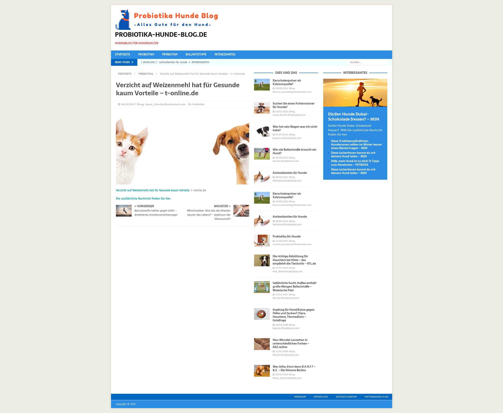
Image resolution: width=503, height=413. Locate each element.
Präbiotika (170, 54)
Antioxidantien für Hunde (290, 173)
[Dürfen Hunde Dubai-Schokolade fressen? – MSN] (355, 104)
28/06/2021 (281, 158)
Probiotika (146, 54)
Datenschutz (321, 397)
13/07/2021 (281, 111)
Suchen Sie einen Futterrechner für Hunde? (294, 105)
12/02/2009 (281, 351)
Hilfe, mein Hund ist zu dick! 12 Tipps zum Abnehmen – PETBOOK (355, 163)
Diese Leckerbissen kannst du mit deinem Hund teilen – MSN (353, 154)
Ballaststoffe (196, 54)
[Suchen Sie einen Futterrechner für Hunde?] (262, 108)
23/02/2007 (281, 294)
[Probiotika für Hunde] (262, 240)
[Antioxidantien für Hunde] (262, 177)
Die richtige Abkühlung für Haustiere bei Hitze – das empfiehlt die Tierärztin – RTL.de (294, 260)
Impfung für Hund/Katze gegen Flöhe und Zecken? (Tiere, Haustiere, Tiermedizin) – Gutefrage (294, 315)
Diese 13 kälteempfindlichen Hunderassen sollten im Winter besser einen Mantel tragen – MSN (356, 144)
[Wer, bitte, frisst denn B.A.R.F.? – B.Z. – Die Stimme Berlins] (262, 371)
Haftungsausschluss (376, 397)
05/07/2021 (281, 134)
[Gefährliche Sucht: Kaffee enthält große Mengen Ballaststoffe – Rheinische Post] (262, 287)
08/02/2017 (128, 104)
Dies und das (286, 72)
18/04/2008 (281, 325)
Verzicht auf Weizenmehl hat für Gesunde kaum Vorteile (153, 190)
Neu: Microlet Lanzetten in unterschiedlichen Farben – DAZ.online (291, 343)
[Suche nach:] (367, 62)
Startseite (122, 54)
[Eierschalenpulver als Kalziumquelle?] (262, 85)
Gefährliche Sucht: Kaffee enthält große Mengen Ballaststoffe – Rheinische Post (294, 286)
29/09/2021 (281, 88)
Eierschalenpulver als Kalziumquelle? (287, 82)
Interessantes (225, 54)
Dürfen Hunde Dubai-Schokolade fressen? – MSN (353, 116)
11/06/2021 (281, 241)
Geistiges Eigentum (346, 397)
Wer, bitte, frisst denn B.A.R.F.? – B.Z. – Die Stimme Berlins (294, 368)
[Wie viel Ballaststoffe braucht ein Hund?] (262, 154)
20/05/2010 (281, 374)
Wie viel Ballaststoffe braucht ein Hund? (294, 151)
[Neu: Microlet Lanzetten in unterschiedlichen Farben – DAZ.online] (262, 344)
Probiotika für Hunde (287, 236)
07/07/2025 (281, 268)
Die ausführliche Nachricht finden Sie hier (143, 198)
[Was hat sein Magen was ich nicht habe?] (262, 131)
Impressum (300, 397)
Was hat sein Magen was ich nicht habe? (295, 128)
